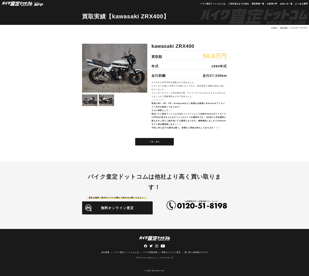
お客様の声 (272, 4)
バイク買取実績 (150, 252)
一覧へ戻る (154, 142)
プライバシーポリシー (146, 258)
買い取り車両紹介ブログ (196, 252)
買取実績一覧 (258, 4)
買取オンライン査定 (171, 252)
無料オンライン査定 (117, 208)
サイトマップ (167, 258)
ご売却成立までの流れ (238, 4)
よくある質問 (301, 4)
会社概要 (105, 252)
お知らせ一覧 (286, 4)
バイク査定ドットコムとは (213, 4)
